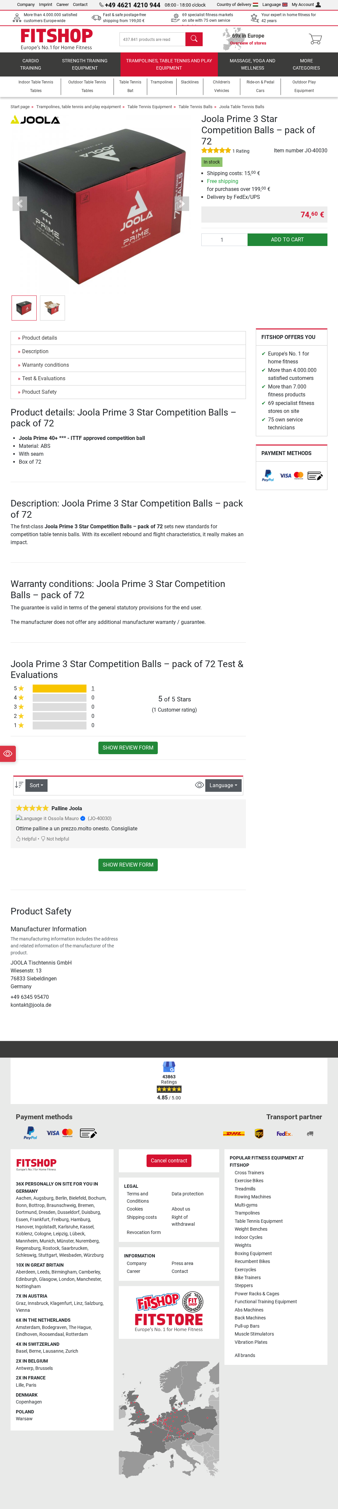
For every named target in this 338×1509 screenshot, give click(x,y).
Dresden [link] (47, 1212)
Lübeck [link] (77, 1234)
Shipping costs (142, 1217)
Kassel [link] (86, 1227)
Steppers (244, 1285)
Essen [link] (22, 1219)
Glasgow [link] (48, 1279)
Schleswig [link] (26, 1255)
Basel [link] (21, 1351)
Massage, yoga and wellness (252, 64)
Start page (20, 106)
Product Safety (39, 392)
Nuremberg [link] (87, 1241)
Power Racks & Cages (257, 1294)
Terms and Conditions (138, 1197)
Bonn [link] (21, 1205)
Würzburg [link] (94, 1255)
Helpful (28, 839)
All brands (245, 1355)
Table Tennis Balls (196, 106)
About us (181, 1209)
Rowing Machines (253, 1197)
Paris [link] (31, 1385)
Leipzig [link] (60, 1234)
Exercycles (245, 1270)
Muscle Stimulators (254, 1334)
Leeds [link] (43, 1272)
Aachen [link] (23, 1198)
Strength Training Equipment (85, 64)
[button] (24, 308)
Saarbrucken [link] (74, 1248)
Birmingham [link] (64, 1272)
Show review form (128, 748)
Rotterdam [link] (77, 1334)
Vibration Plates (251, 1342)
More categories (306, 64)
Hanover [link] (24, 1227)
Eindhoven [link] (26, 1334)
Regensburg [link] (28, 1248)
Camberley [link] (89, 1272)
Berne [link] (35, 1351)
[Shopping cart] (317, 39)
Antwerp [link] (24, 1368)
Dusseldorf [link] (68, 1212)
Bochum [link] (96, 1198)
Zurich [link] (71, 1351)
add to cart (287, 239)
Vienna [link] (23, 1310)
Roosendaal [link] (51, 1334)
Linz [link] (78, 1303)
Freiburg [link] (60, 1219)
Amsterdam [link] (28, 1327)
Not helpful (57, 839)
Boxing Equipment (253, 1253)
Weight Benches (251, 1229)
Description (35, 351)
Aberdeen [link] (25, 1272)
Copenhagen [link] (29, 1402)
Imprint (45, 4)
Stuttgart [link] (47, 1255)
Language (271, 4)
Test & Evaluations (43, 378)
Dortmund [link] (26, 1212)
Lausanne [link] (53, 1351)
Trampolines (247, 1213)
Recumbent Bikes (252, 1261)
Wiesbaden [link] (70, 1255)
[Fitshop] (57, 39)
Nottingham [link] (28, 1286)
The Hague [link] (80, 1327)
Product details (39, 338)
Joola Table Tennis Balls (241, 106)
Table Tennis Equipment (149, 106)
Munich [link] (47, 1241)
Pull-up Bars (247, 1326)
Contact (80, 4)
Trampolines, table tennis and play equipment (169, 64)
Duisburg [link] (91, 1212)
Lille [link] (20, 1385)
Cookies (135, 1209)
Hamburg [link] (80, 1219)
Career (62, 4)
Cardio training (30, 64)
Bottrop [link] (37, 1205)
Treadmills (245, 1189)
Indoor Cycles (248, 1237)
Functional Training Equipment (266, 1302)
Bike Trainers (248, 1277)
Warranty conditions (45, 365)
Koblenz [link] (24, 1234)
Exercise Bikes (249, 1181)
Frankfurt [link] (40, 1219)
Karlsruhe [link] (68, 1227)
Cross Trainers (249, 1173)
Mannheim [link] (27, 1241)
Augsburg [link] (43, 1198)
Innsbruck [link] (38, 1303)
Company (26, 4)
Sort (34, 785)
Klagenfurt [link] (61, 1303)
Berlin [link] (61, 1198)
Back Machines (250, 1318)
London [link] (67, 1279)
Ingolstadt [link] (45, 1227)
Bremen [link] (86, 1205)
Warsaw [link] (24, 1419)
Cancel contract (169, 1160)
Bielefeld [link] (77, 1198)
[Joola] (35, 119)
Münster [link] (65, 1241)
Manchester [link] (89, 1279)
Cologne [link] (42, 1234)
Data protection (188, 1194)
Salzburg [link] (93, 1303)
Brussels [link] (44, 1368)
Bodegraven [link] (54, 1327)
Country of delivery (234, 4)
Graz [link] (21, 1303)
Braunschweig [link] (61, 1205)
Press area (182, 1263)
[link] (268, 475)
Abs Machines (249, 1310)
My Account (303, 4)
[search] (194, 39)
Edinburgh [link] (26, 1279)
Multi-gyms (246, 1205)
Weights (243, 1245)
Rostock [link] (51, 1248)
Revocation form (144, 1232)
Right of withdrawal (183, 1221)
